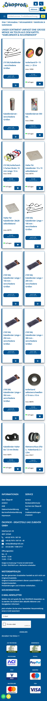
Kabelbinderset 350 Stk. (33, 115)
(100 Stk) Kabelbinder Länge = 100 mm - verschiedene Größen (34, 224)
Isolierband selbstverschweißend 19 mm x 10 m (33, 392)
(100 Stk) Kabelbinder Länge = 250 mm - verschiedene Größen (12, 338)
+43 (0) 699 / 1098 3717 (14, 547)
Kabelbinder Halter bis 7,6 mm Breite (11, 448)
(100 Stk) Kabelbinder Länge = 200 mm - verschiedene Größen (34, 281)
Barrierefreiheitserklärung (12, 512)
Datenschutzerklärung (10, 509)
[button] (42, 9)
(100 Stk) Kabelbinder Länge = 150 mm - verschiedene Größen (12, 281)
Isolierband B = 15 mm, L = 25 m (33, 64)
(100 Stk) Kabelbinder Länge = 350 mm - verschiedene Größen (12, 395)
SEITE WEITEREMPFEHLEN (10, 590)
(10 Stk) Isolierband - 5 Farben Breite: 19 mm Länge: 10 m (12, 168)
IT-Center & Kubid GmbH (24, 563)
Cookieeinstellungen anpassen (33, 513)
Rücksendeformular (32, 503)
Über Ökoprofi (7, 500)
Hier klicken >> (15, 636)
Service (28, 500)
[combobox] (23, 16)
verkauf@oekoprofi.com (14, 544)
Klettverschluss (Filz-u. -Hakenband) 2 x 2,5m (34, 449)
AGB (3, 506)
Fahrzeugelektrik (26, 22)
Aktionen (34, 9)
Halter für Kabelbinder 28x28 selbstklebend (11, 221)
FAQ (26, 509)
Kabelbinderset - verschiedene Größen (10, 117)
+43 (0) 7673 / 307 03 (13, 537)
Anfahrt (5, 503)
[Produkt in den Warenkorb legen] (39, 83)
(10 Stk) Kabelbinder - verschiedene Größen (12, 65)
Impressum (6, 515)
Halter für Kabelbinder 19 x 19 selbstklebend (33, 168)
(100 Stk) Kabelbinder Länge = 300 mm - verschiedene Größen (34, 338)
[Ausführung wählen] (15, 85)
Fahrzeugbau (13, 22)
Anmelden (23, 632)
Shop (4, 22)
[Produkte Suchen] (43, 16)
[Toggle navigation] (4, 16)
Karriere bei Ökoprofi (33, 506)
